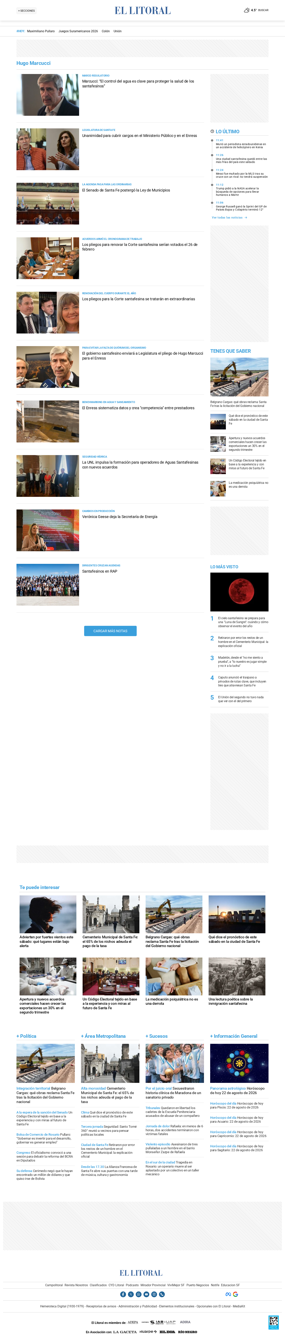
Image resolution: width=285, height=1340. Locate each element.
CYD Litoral (116, 1285)
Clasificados (98, 1285)
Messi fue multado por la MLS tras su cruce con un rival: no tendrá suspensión (242, 173)
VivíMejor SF (176, 1285)
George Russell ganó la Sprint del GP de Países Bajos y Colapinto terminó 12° (241, 206)
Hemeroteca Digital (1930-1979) (62, 1306)
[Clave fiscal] (274, 1328)
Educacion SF (230, 1285)
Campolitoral (54, 1285)
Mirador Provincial (153, 1285)
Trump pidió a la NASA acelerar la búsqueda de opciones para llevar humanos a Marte (237, 189)
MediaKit (239, 1306)
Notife (215, 1285)
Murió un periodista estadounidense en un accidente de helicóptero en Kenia (241, 144)
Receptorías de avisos (101, 1306)
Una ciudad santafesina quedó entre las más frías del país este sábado (241, 158)
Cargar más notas (110, 631)
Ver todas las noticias (227, 217)
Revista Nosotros (76, 1285)
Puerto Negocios (198, 1285)
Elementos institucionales (176, 1306)
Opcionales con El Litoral (214, 1306)
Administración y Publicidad (137, 1306)
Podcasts (132, 1285)
